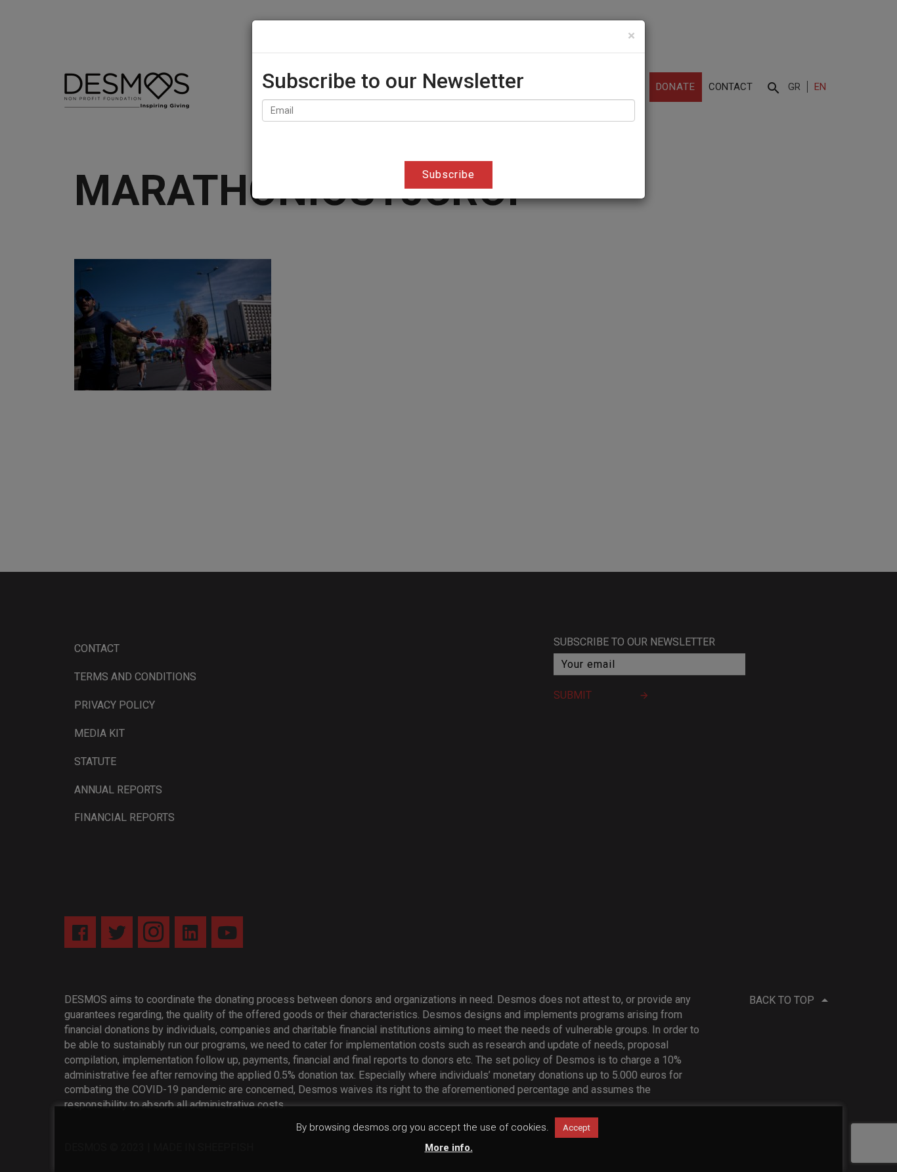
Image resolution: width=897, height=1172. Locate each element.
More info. (449, 1148)
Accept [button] (576, 1128)
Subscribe (448, 174)
